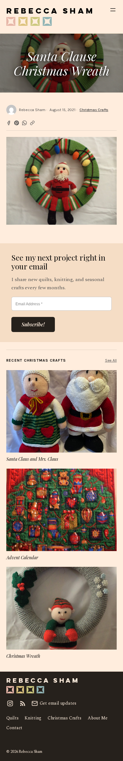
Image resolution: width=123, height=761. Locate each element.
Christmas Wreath (23, 656)
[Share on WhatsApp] (24, 123)
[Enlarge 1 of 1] (108, 145)
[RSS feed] (22, 703)
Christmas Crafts (93, 110)
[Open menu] (113, 10)
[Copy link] (32, 123)
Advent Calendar (22, 558)
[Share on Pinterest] (16, 123)
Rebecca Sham (50, 11)
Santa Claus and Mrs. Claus (32, 459)
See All (111, 360)
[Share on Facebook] (8, 123)
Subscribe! (33, 324)
